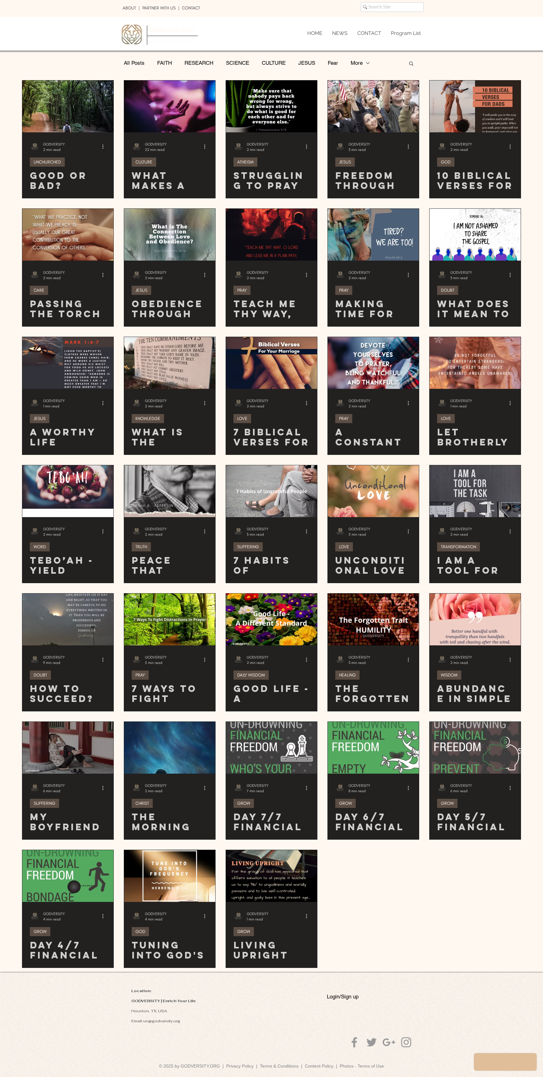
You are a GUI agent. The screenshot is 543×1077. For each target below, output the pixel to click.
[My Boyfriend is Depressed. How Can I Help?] (67, 748)
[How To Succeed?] (67, 619)
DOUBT (447, 290)
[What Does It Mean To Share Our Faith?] (475, 235)
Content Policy (319, 1066)
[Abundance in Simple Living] (475, 619)
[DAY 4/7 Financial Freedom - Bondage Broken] (67, 876)
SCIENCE (237, 63)
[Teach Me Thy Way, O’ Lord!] (271, 235)
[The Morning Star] (169, 748)
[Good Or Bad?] (67, 106)
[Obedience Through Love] (169, 235)
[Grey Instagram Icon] (406, 1042)
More (357, 63)
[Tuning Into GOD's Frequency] (169, 876)
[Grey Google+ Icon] (389, 1042)
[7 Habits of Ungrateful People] (271, 491)
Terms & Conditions (280, 1066)
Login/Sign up (343, 996)
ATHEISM (245, 162)
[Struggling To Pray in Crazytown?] (271, 106)
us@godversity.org (161, 1021)
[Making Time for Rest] (373, 235)
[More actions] (105, 146)
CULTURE (274, 63)
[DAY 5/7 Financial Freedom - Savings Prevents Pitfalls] (475, 748)
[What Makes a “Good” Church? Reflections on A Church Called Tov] (169, 106)
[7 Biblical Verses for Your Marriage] (271, 363)
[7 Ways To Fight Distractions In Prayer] (169, 619)
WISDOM (449, 675)
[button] (411, 64)
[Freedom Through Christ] (373, 106)
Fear (333, 63)
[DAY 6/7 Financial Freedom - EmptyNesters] (373, 748)
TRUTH (141, 547)
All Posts (134, 63)
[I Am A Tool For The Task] (475, 491)
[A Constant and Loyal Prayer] (373, 363)
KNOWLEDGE (147, 418)
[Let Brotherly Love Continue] (475, 363)
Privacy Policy (240, 1066)
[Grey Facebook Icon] (354, 1042)
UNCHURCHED (47, 162)
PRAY (242, 290)
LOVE (242, 418)
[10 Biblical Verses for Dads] (475, 106)
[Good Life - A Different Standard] (271, 619)
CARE (39, 290)
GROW (243, 803)
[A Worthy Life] (67, 363)
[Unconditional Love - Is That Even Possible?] (373, 491)
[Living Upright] (271, 876)
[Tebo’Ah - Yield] (67, 491)
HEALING (347, 675)
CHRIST (142, 803)
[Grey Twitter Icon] (371, 1042)
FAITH (164, 63)
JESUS (306, 63)
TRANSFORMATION (458, 547)
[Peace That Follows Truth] (169, 491)
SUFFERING (248, 547)
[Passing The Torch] (67, 235)
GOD (446, 162)
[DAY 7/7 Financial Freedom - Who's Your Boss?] (271, 748)
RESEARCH (198, 63)
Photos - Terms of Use (362, 1066)
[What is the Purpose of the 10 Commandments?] (169, 363)
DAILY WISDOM (251, 675)
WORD (40, 547)
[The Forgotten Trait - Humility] (373, 619)
